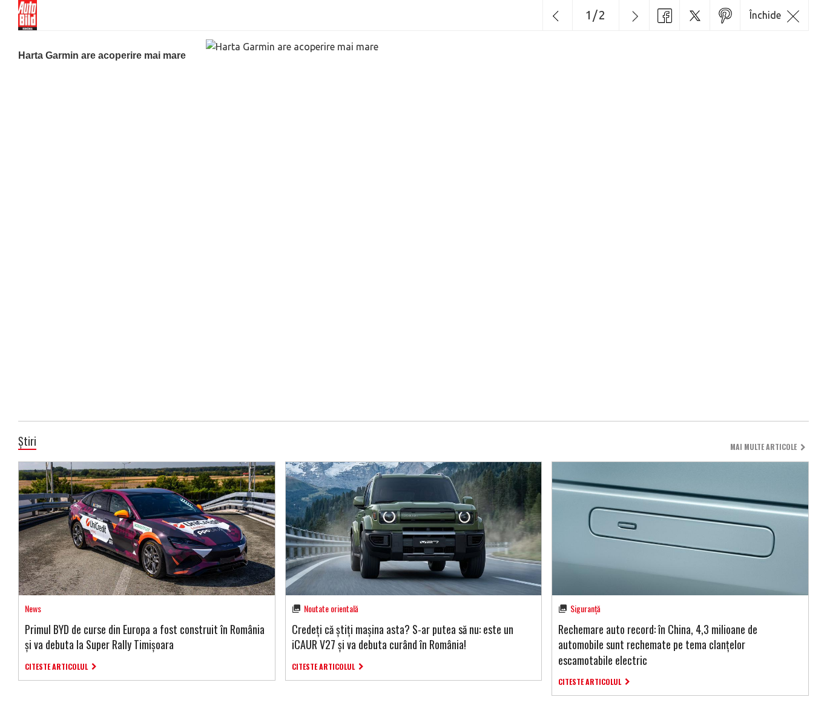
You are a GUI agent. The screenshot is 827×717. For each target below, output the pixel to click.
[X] (694, 15)
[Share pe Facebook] (664, 15)
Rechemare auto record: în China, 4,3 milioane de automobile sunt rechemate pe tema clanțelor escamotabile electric (657, 644)
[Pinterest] (725, 15)
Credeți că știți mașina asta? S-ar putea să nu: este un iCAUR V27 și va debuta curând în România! (402, 636)
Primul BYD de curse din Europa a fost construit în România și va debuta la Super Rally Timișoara (145, 636)
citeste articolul (56, 666)
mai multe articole (763, 446)
